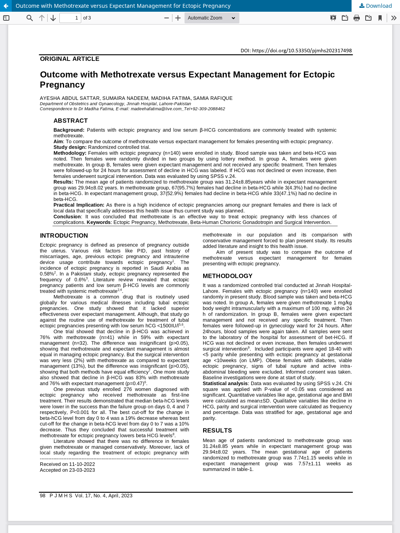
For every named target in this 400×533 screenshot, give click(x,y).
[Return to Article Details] (6, 6)
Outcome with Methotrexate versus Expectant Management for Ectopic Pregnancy (123, 5)
